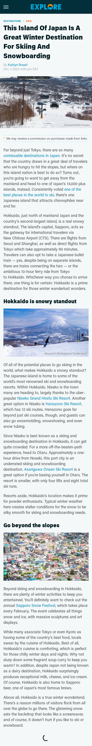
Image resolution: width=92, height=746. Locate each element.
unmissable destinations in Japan (31, 155)
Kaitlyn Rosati (18, 64)
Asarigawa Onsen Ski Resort (48, 469)
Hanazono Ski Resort (64, 403)
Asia (29, 21)
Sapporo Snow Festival (35, 605)
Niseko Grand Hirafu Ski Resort (43, 398)
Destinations (12, 21)
